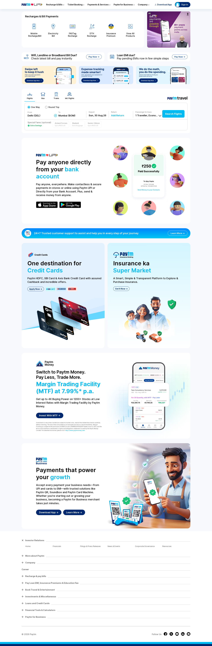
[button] (61, 124)
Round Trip (53, 107)
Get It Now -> (121, 288)
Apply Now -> (35, 289)
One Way (35, 107)
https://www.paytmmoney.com (75, 430)
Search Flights (173, 113)
